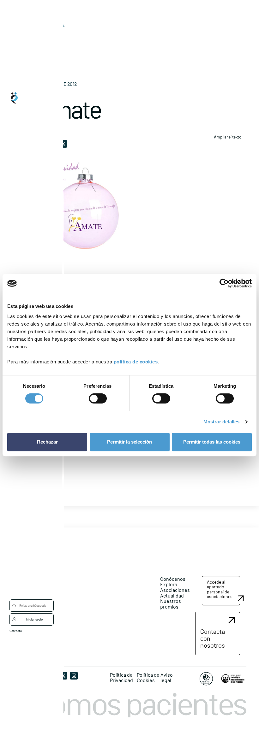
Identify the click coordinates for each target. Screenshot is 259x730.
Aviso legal (166, 677)
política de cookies (136, 361)
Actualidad (172, 595)
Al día (43, 34)
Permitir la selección (129, 441)
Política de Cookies (148, 677)
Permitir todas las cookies (211, 441)
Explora (168, 584)
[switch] (98, 398)
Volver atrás (53, 25)
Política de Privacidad (121, 677)
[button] (221, 591)
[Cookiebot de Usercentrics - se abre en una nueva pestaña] (224, 283)
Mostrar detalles (221, 421)
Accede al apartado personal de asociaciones (219, 589)
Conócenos (172, 579)
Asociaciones (175, 590)
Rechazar (47, 441)
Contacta (15, 631)
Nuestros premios (170, 603)
